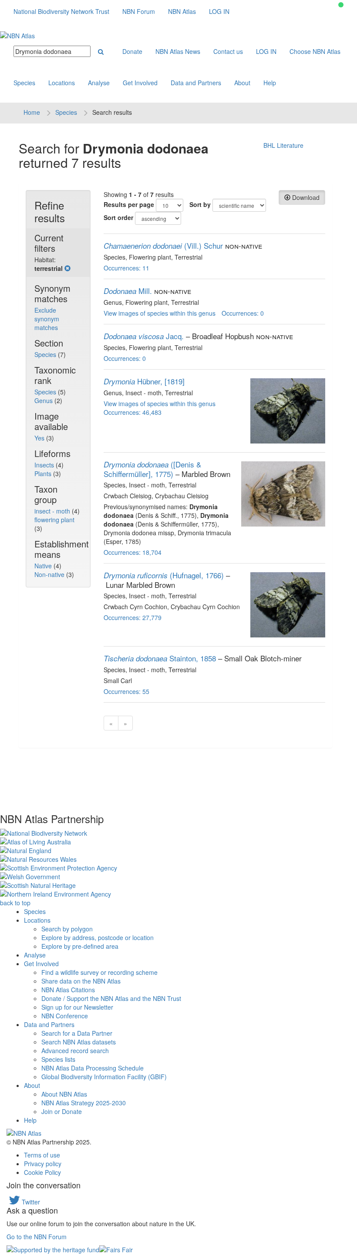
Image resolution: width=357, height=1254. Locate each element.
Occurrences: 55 (126, 691)
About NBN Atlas (64, 1094)
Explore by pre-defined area (79, 946)
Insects (45, 464)
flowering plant (54, 519)
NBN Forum (138, 11)
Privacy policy (42, 1163)
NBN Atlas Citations (68, 989)
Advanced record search (75, 1050)
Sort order (118, 217)
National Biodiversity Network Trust (61, 11)
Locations (61, 82)
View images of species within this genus (160, 313)
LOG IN (219, 11)
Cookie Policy (42, 1172)
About (242, 82)
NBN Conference (64, 1015)
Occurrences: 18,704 (133, 552)
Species (24, 82)
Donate (132, 51)
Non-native (50, 574)
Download (305, 197)
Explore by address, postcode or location (97, 937)
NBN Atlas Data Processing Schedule (92, 1068)
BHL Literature (283, 145)
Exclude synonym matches (46, 319)
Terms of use (42, 1155)
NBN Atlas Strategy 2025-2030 (83, 1102)
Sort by (200, 204)
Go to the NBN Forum (37, 1236)
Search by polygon (67, 928)
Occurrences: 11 (126, 267)
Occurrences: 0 (243, 313)
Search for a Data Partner (76, 1033)
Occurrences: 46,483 (133, 412)
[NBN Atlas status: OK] (341, 4)
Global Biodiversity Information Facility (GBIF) (104, 1076)
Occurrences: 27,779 (133, 617)
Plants (43, 473)
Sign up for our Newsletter (77, 1007)
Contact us (228, 51)
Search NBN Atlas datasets (78, 1041)
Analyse (99, 82)
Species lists (58, 1059)
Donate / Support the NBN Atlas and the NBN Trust (111, 998)
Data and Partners (196, 82)
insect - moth (53, 511)
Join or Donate (61, 1111)
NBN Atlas (182, 11)
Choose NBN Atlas (315, 51)
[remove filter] (67, 268)
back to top (15, 902)
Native (44, 565)
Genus (44, 400)
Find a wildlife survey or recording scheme (99, 972)
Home (32, 112)
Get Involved (140, 82)
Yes (40, 438)
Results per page (129, 204)
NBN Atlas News (177, 51)
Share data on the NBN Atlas (81, 981)
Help (269, 82)
